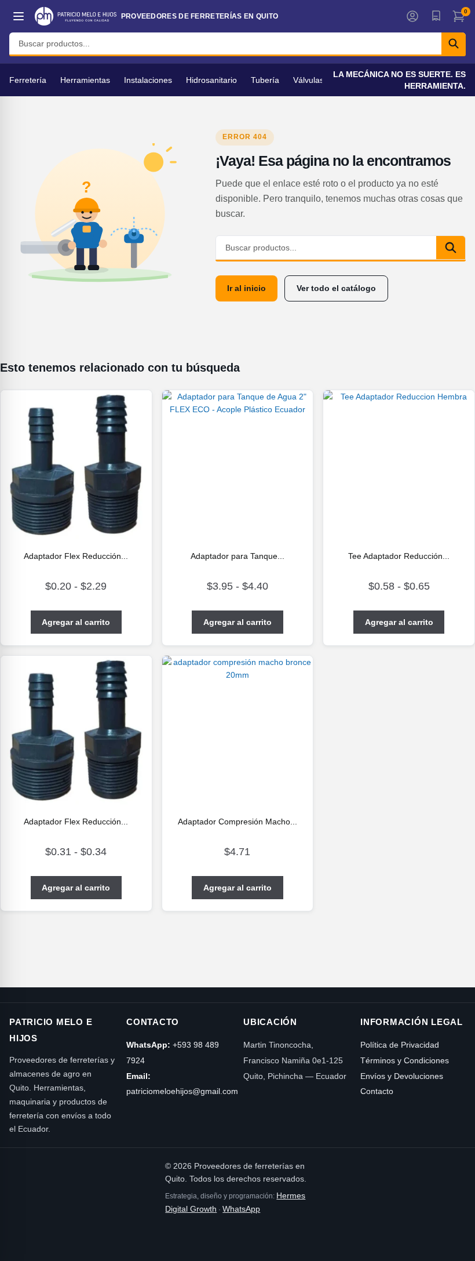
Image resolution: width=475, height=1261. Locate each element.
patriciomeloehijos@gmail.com (182, 1091)
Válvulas (308, 80)
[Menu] (18, 16)
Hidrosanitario (211, 80)
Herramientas (85, 80)
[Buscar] (453, 43)
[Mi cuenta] (412, 16)
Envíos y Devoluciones (401, 1076)
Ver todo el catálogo (336, 288)
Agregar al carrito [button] (237, 887)
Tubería (265, 80)
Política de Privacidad (399, 1044)
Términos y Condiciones (404, 1060)
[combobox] (225, 43)
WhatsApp (241, 1208)
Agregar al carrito (76, 622)
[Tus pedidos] (436, 16)
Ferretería (27, 80)
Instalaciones (148, 80)
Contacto (376, 1091)
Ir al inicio (246, 288)
